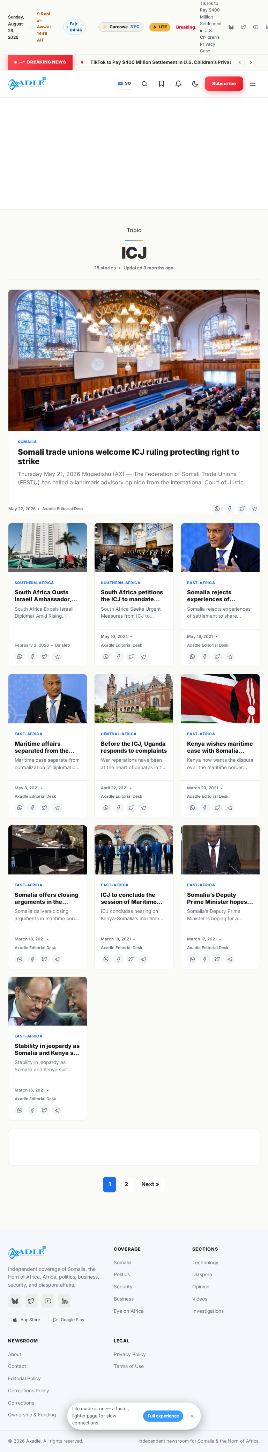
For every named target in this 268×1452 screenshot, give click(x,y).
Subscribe (224, 83)
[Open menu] (252, 83)
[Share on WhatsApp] (217, 509)
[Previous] (240, 62)
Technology (205, 1262)
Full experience (163, 1416)
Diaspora (202, 1274)
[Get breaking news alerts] (178, 83)
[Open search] (144, 83)
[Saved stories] (161, 83)
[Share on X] (242, 509)
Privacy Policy (130, 1354)
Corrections (21, 1403)
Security (123, 1286)
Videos (199, 1299)
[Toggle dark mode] (195, 83)
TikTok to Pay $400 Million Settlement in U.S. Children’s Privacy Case (169, 62)
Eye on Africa (129, 1311)
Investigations (208, 1311)
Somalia (123, 1262)
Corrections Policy (28, 1390)
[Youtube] (256, 27)
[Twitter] (243, 27)
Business (124, 1299)
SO (124, 83)
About (14, 1354)
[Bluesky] (231, 27)
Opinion (200, 1286)
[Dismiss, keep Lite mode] (192, 1416)
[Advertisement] (134, 153)
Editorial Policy (24, 1378)
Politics (122, 1274)
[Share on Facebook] (229, 509)
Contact (17, 1366)
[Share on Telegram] (254, 509)
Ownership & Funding (32, 1414)
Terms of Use (129, 1366)
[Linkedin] (64, 1301)
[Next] (251, 62)
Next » (150, 1184)
